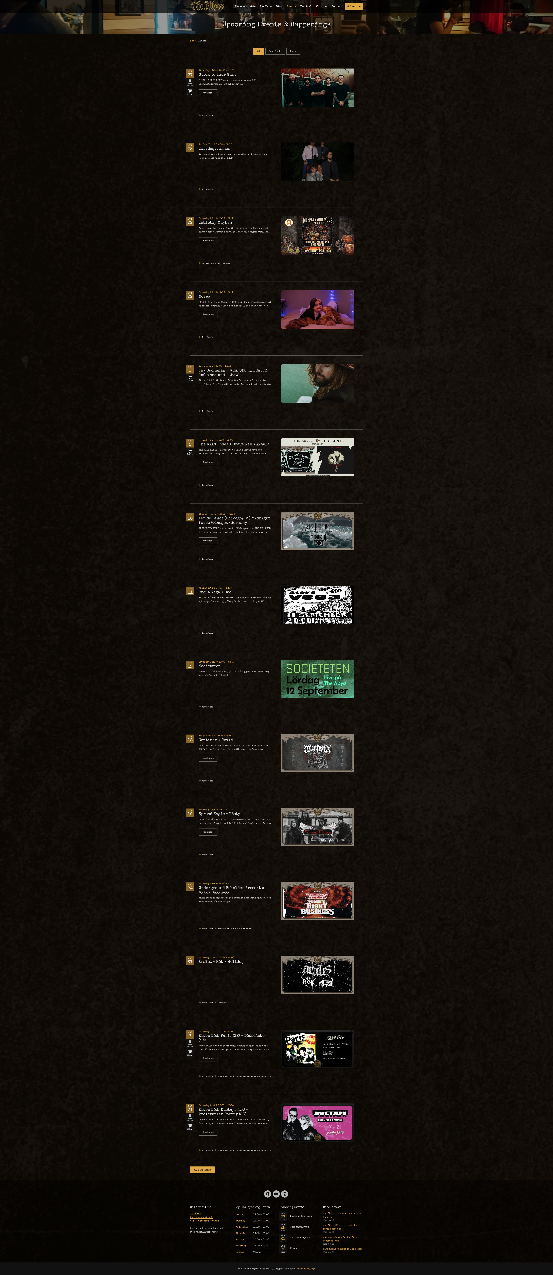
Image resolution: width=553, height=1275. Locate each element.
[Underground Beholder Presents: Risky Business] (317, 900)
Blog (279, 6)
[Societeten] (317, 678)
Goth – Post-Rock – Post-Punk (233, 1076)
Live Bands (275, 51)
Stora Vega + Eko (215, 592)
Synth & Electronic (261, 1076)
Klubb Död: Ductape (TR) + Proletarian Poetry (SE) (223, 1112)
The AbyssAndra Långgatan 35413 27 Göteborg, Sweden (204, 1217)
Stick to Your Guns (217, 74)
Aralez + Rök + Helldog (221, 961)
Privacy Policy (306, 1268)
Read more (210, 93)
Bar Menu (266, 6)
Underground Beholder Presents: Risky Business (231, 890)
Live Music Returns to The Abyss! (342, 1248)
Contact (337, 6)
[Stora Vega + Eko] (317, 604)
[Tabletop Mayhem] (317, 235)
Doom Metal (223, 1002)
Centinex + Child (216, 739)
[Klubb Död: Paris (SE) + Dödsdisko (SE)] (317, 1048)
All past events (202, 1169)
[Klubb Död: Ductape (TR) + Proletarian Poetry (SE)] (317, 1122)
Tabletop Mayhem (215, 222)
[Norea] (317, 309)
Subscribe (354, 6)
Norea (204, 296)
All (258, 51)
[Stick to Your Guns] (317, 87)
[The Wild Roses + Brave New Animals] (317, 456)
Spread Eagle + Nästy (219, 813)
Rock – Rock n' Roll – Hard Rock (234, 928)
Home (193, 40)
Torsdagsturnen (214, 148)
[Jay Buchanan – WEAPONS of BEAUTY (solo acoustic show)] (317, 383)
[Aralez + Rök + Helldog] (317, 974)
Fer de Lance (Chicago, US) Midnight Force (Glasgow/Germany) (234, 520)
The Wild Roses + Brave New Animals (234, 444)
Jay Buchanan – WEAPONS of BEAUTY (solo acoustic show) (233, 372)
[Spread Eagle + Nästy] (317, 826)
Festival (306, 6)
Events (291, 6)
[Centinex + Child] (317, 752)
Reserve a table (245, 6)
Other (293, 51)
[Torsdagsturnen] (317, 161)
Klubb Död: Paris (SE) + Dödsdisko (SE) (232, 1038)
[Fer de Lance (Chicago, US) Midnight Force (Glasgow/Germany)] (317, 530)
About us (321, 6)
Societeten (210, 665)
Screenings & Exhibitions (216, 263)
